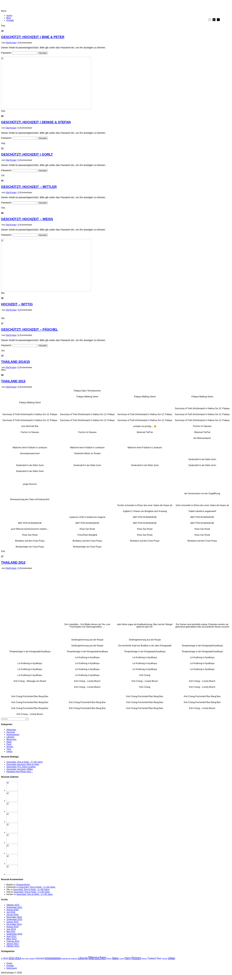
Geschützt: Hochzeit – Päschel (29, 329)
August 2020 (12, 910)
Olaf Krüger (11, 43)
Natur (9, 742)
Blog (8, 18)
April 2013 (11, 936)
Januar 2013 (12, 943)
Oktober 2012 (12, 946)
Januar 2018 (12, 914)
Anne (27, 958)
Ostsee (121, 958)
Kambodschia (65, 958)
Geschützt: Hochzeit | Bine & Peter (32, 37)
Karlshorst (74, 958)
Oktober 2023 (12, 905)
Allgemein (11, 730)
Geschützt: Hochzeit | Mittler (19, 769)
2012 (5, 958)
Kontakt (10, 20)
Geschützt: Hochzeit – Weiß (27, 219)
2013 (12, 958)
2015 (23, 958)
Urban (9, 751)
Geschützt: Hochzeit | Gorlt (27, 154)
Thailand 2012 (13, 562)
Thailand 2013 (13, 381)
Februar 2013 (12, 941)
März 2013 (11, 939)
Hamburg (32, 958)
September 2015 (14, 919)
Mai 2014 (10, 931)
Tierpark (164, 958)
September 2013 (14, 934)
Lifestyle (10, 737)
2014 (18, 958)
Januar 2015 (12, 922)
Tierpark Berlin (23, 884)
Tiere (8, 749)
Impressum (11, 968)
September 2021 (14, 907)
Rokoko (144, 958)
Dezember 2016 (14, 917)
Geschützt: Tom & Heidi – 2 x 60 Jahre (24, 762)
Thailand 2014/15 (15, 361)
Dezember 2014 (14, 924)
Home (9, 15)
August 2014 (12, 927)
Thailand (151, 958)
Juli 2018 (10, 912)
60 (2, 958)
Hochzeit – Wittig (17, 304)
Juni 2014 (11, 929)
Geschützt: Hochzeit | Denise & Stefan (36, 122)
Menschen (11, 739)
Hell (209, 19)
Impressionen (12, 734)
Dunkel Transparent (218, 19)
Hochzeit (10, 732)
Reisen (9, 746)
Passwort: (6, 52)
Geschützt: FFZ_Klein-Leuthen (21, 767)
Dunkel (214, 19)
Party (8, 744)
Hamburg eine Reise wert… (19, 771)
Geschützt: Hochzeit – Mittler (29, 187)
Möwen (109, 958)
